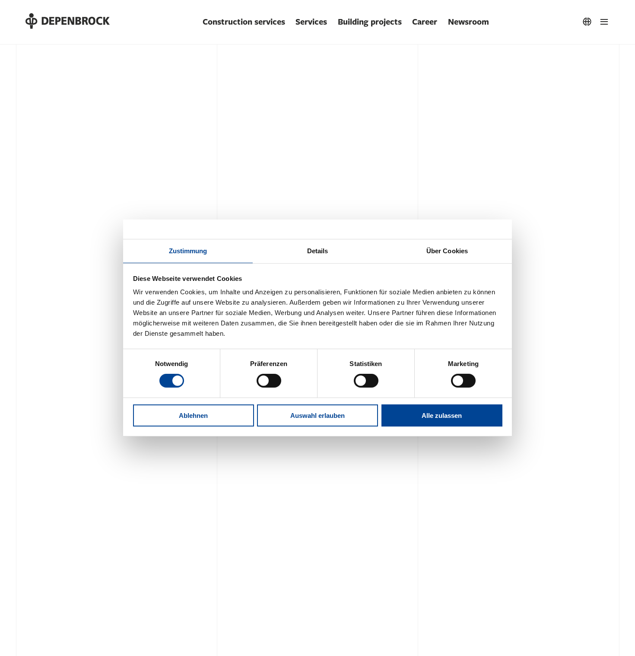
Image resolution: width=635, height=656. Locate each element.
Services (311, 22)
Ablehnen (193, 415)
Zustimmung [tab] (188, 251)
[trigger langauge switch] (587, 22)
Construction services (244, 22)
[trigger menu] (604, 22)
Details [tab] (317, 251)
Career (424, 22)
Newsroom (468, 22)
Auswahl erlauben (317, 415)
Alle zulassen (442, 415)
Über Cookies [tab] (447, 251)
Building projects (370, 22)
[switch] (269, 381)
